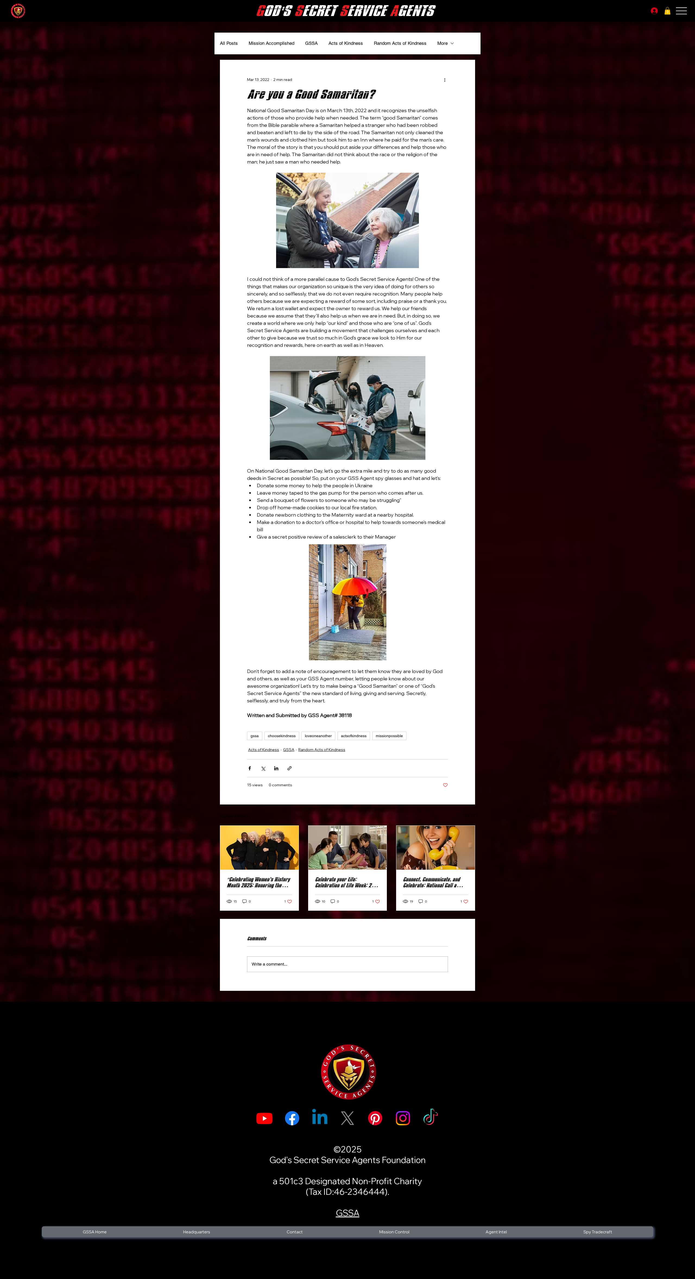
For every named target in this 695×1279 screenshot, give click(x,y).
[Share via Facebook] (249, 768)
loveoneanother (318, 736)
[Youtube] (264, 1118)
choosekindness (282, 736)
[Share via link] (289, 768)
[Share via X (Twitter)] (263, 768)
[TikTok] (430, 1118)
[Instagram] (402, 1118)
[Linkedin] (319, 1118)
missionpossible (389, 736)
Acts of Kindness (345, 43)
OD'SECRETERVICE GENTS (344, 11)
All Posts (229, 43)
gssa (255, 736)
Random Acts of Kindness (400, 43)
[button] (667, 10)
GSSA (311, 43)
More (442, 43)
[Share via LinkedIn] (276, 768)
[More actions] (444, 79)
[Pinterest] (375, 1118)
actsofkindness (354, 736)
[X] (347, 1118)
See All (468, 815)
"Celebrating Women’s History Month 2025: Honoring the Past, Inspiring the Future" (258, 882)
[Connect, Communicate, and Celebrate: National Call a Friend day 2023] (435, 848)
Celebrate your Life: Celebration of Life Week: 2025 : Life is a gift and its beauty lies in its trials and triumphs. (347, 882)
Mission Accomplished (271, 43)
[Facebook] (292, 1118)
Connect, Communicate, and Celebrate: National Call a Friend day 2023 (431, 882)
